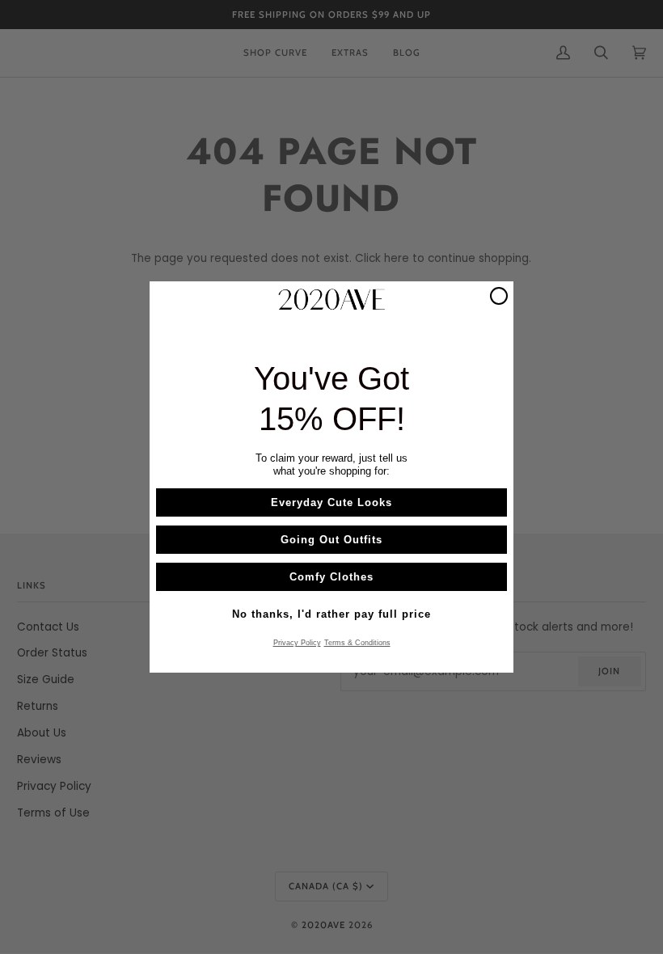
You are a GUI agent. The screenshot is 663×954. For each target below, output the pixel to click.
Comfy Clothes (331, 577)
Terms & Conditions (357, 643)
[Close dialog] (499, 296)
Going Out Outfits (331, 540)
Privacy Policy (297, 643)
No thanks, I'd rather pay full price (331, 614)
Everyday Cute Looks (331, 502)
